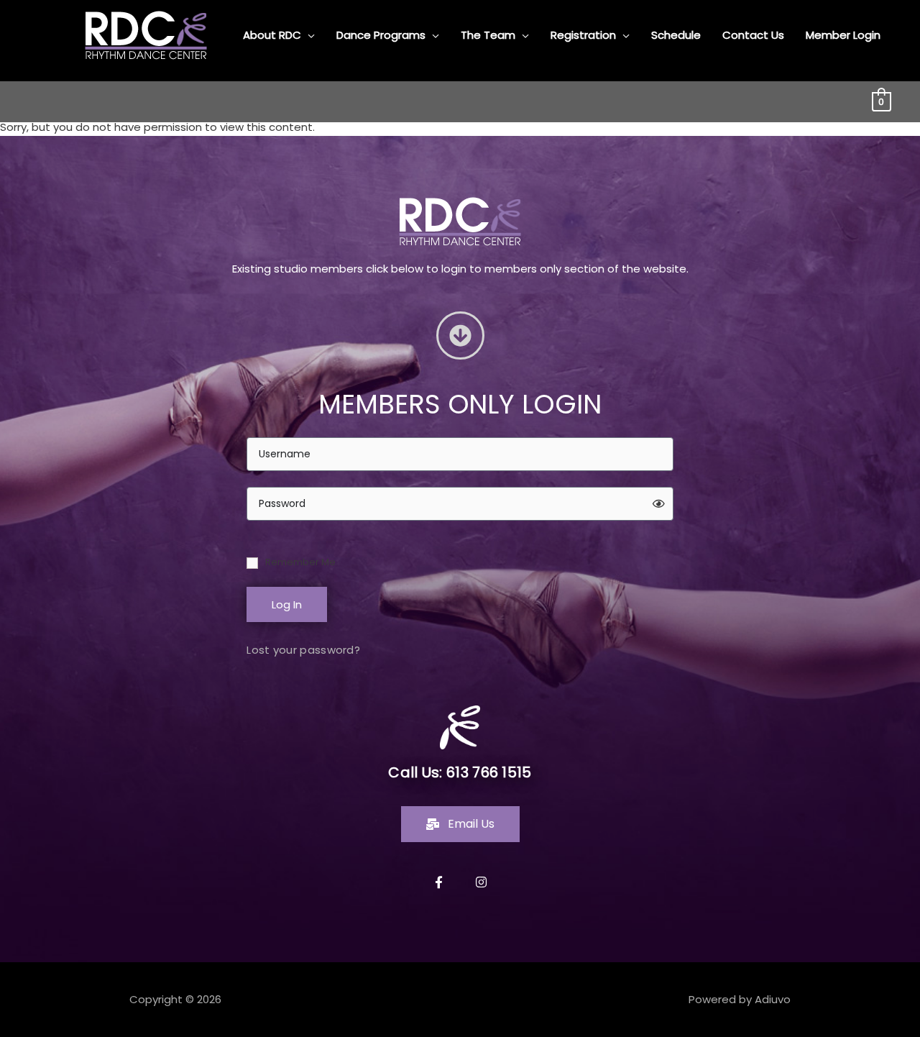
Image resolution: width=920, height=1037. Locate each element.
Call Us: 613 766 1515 (459, 772)
